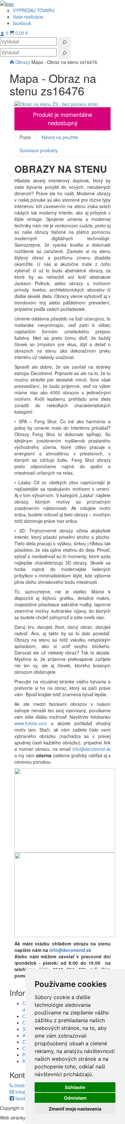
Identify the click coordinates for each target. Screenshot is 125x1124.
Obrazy (23, 62)
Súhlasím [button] (75, 1087)
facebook (24, 1098)
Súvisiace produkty (39, 150)
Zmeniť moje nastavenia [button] (75, 1108)
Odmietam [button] (75, 1098)
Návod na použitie (60, 137)
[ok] (64, 42)
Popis (25, 137)
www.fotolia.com (30, 723)
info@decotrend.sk (91, 749)
